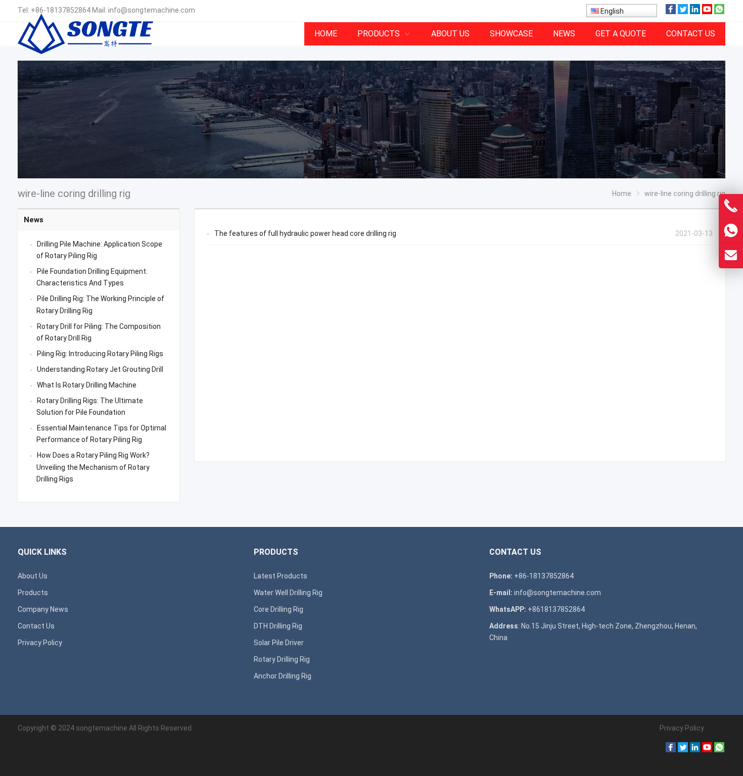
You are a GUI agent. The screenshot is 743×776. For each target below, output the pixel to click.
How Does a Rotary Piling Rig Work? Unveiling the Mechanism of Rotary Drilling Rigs (93, 466)
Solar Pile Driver (279, 643)
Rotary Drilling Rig (282, 659)
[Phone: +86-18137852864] (731, 206)
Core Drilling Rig (278, 609)
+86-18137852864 (60, 10)
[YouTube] (707, 12)
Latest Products (280, 576)
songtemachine (101, 728)
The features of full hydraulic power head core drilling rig (305, 233)
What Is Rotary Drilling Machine (86, 385)
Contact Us (36, 626)
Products (33, 593)
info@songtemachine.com (151, 10)
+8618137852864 (556, 609)
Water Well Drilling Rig (288, 593)
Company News (43, 609)
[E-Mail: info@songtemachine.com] (731, 256)
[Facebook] (671, 12)
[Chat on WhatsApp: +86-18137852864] (731, 231)
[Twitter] (683, 12)
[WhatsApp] (719, 12)
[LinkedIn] (695, 12)
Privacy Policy (40, 643)
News (33, 219)
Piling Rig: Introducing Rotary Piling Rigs (100, 354)
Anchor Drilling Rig (282, 676)
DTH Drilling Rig (278, 626)
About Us (33, 576)
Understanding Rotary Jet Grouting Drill (100, 369)
